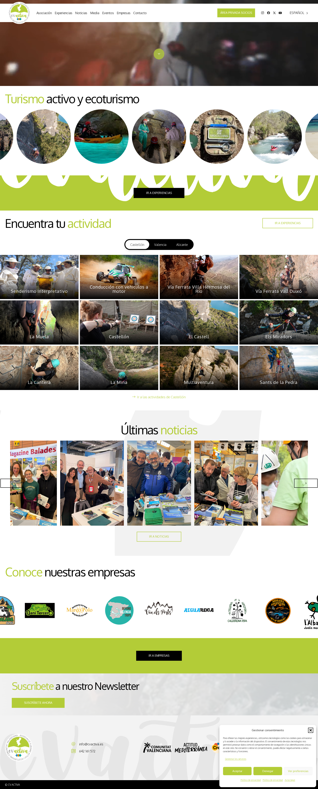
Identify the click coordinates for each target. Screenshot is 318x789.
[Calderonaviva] (119, 610)
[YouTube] (280, 13)
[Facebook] (268, 13)
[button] (310, 730)
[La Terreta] (278, 610)
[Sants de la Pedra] (278, 368)
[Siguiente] (306, 483)
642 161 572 (87, 751)
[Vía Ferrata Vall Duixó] (278, 277)
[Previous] (12, 483)
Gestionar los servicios (235, 759)
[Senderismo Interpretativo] (39, 277)
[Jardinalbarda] (199, 610)
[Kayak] (101, 136)
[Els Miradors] (278, 322)
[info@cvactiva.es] (75, 744)
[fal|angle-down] (159, 54)
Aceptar (237, 771)
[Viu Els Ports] (40, 610)
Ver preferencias (298, 771)
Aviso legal (290, 780)
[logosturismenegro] (192, 747)
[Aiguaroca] (79, 610)
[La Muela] (39, 322)
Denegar (267, 771)
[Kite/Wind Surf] (159, 136)
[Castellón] (119, 322)
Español (297, 13)
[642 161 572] (75, 751)
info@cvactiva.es (91, 744)
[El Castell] (199, 322)
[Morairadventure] (159, 610)
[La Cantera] (39, 368)
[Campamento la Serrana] (238, 610)
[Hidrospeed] (43, 136)
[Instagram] (263, 13)
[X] (274, 13)
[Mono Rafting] (217, 136)
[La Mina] (119, 368)
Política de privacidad (251, 780)
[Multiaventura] (274, 136)
